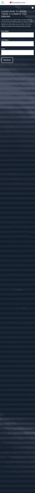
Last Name (5, 40)
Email (3, 49)
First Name (5, 31)
